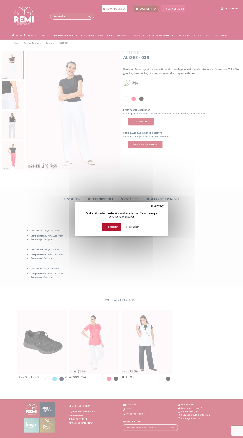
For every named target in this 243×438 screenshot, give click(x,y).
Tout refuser (157, 205)
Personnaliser (132, 227)
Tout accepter (111, 227)
